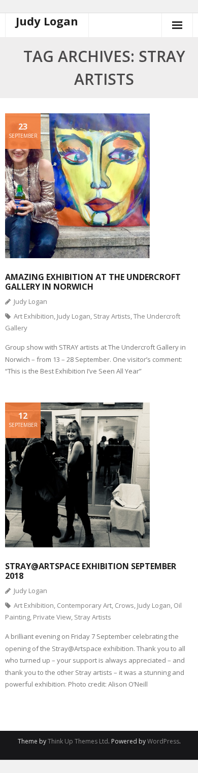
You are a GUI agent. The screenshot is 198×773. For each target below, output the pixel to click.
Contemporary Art (84, 605)
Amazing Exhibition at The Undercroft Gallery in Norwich (93, 281)
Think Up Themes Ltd (78, 741)
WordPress (163, 741)
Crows (124, 605)
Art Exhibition (34, 316)
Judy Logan (30, 301)
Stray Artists (111, 316)
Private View (52, 617)
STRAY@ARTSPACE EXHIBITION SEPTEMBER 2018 (90, 571)
